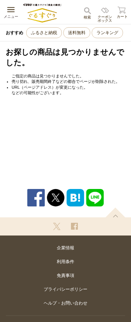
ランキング (107, 32)
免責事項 (65, 275)
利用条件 (65, 261)
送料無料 (77, 32)
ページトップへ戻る (115, 212)
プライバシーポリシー (65, 289)
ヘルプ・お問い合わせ (65, 303)
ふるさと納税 (44, 32)
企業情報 (65, 247)
